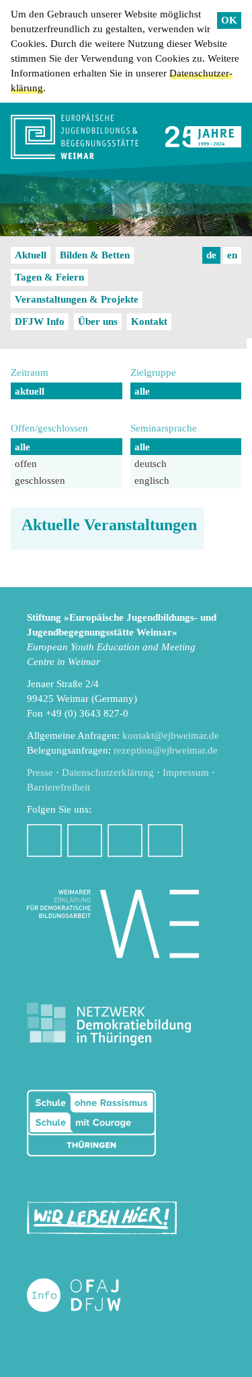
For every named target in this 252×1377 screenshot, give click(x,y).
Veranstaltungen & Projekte (76, 299)
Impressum (186, 772)
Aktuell (30, 255)
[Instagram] (84, 840)
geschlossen (40, 480)
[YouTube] (125, 840)
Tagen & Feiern (49, 277)
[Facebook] (44, 840)
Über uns (98, 321)
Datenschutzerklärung (108, 772)
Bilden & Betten (95, 255)
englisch (151, 480)
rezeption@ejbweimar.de (166, 750)
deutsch (150, 463)
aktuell (29, 391)
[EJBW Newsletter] (165, 840)
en (232, 255)
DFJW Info (40, 321)
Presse (40, 772)
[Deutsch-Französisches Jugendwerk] (88, 1295)
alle (142, 391)
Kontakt (149, 321)
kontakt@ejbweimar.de (170, 735)
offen (26, 463)
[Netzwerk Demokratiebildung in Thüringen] (109, 1024)
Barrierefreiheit (58, 787)
